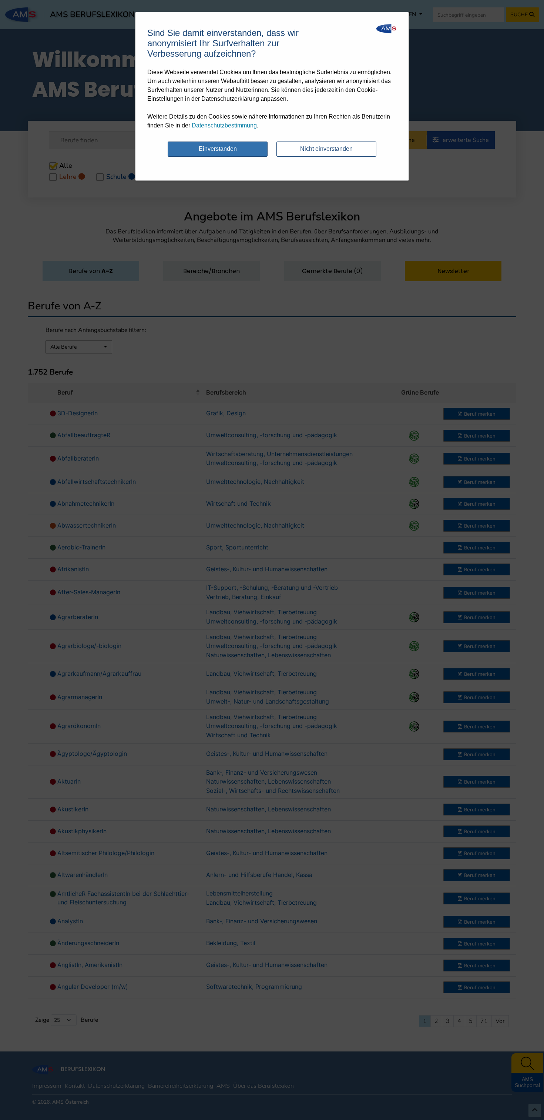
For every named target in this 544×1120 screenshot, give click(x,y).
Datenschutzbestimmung (224, 125)
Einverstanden (218, 149)
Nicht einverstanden (326, 149)
